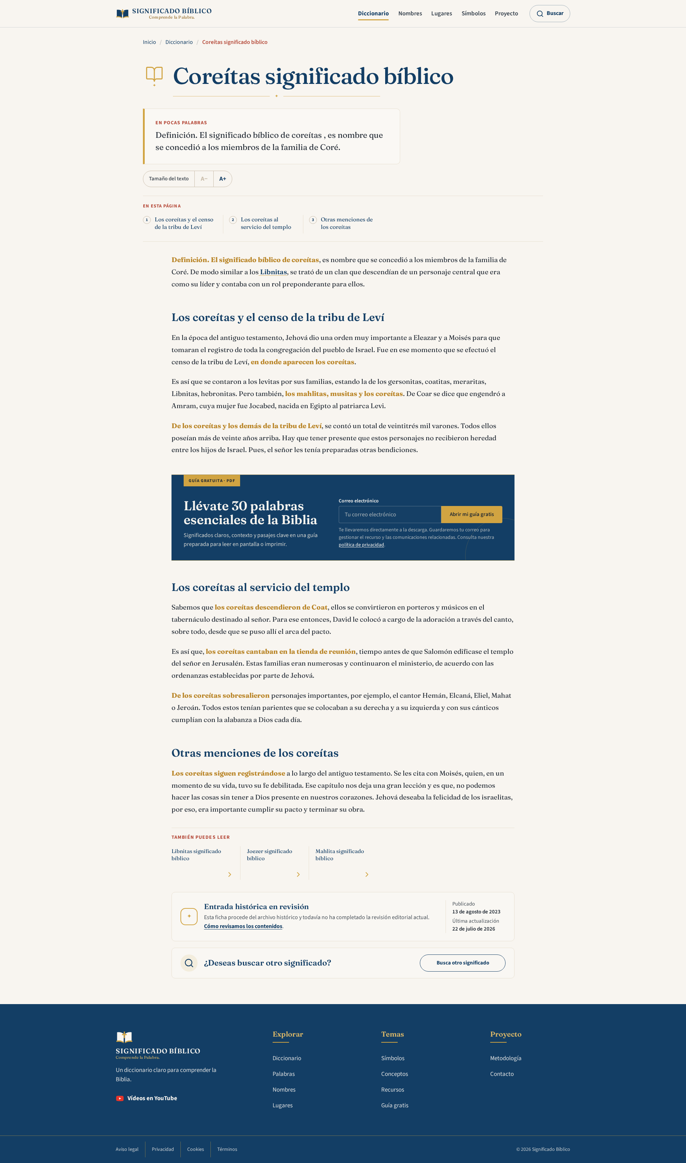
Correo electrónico (359, 501)
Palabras (284, 1074)
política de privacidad (361, 544)
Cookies (195, 1149)
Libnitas (273, 271)
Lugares (441, 13)
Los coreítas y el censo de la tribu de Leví (184, 223)
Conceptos (394, 1074)
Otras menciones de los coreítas (347, 223)
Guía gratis (394, 1105)
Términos (227, 1149)
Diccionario (373, 13)
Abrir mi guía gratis (472, 514)
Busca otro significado (463, 963)
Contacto (502, 1074)
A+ (222, 179)
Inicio (149, 42)
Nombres (410, 13)
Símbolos (474, 13)
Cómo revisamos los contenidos (243, 926)
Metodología (506, 1058)
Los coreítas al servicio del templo (266, 223)
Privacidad (163, 1149)
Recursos (392, 1090)
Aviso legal (127, 1149)
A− (204, 179)
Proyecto (506, 13)
